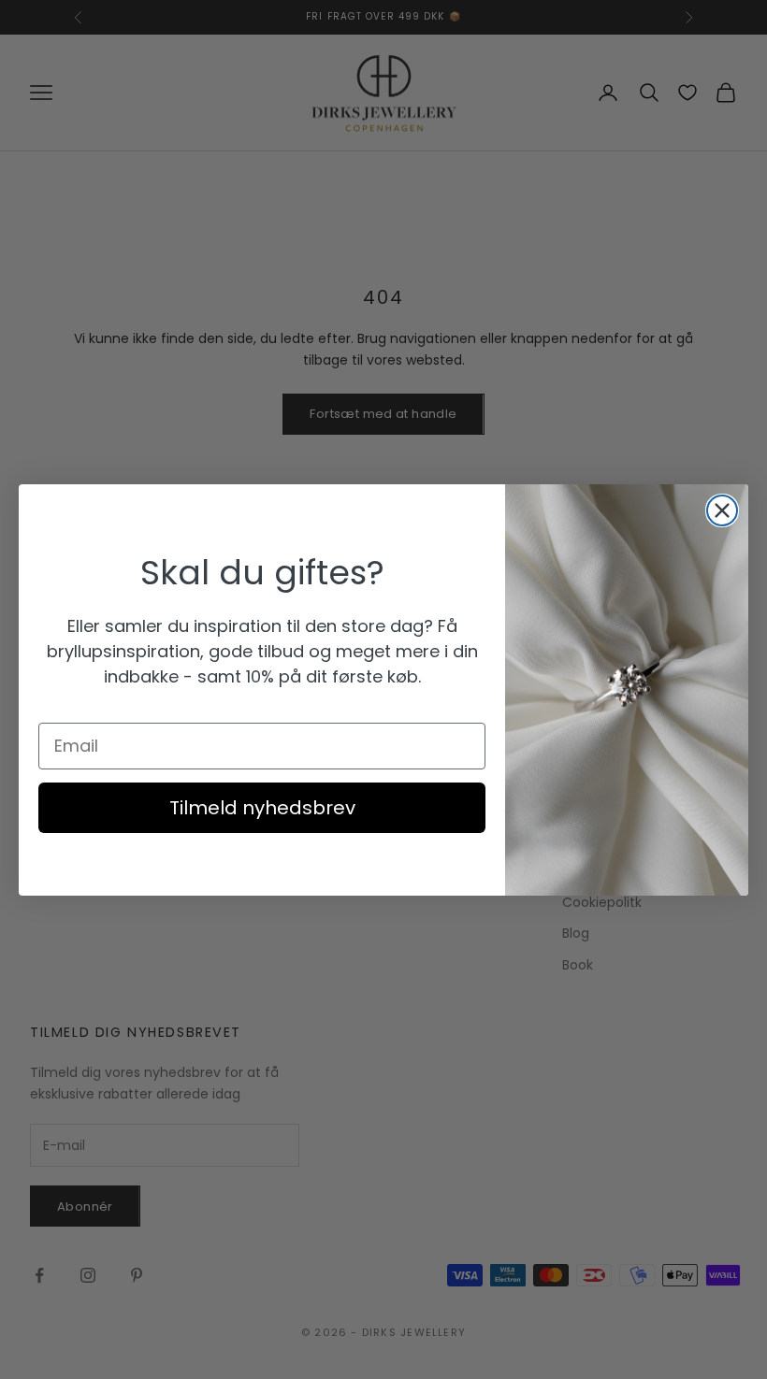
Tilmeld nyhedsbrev (262, 808)
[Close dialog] (722, 510)
